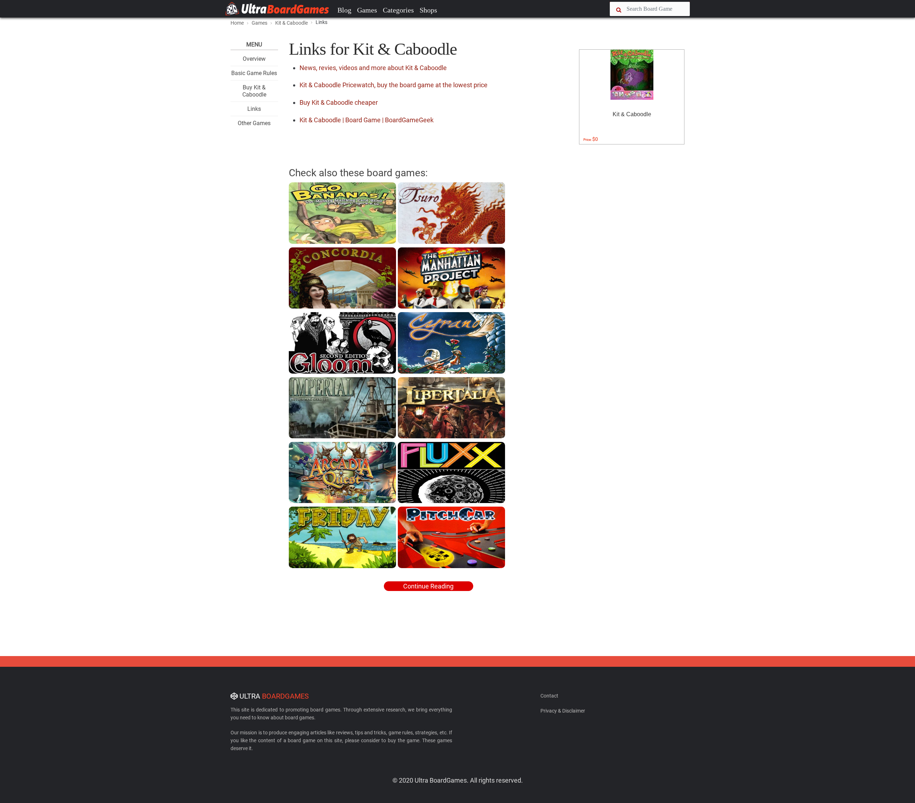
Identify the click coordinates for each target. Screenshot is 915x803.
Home (237, 23)
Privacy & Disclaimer (562, 711)
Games (367, 10)
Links (254, 108)
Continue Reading (428, 586)
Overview (254, 58)
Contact (549, 696)
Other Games (254, 123)
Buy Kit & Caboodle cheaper (339, 102)
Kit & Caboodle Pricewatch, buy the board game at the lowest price (394, 85)
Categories (398, 10)
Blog (344, 10)
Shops (428, 10)
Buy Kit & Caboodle (254, 91)
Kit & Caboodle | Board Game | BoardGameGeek (367, 120)
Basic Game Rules (254, 73)
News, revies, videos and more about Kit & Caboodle (373, 68)
